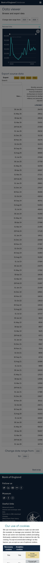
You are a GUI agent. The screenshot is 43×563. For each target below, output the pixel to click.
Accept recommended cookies (32, 555)
